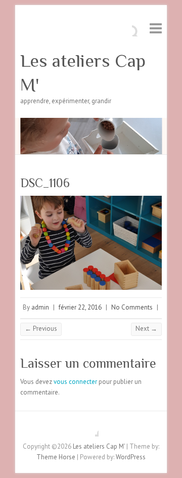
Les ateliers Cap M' (83, 73)
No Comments (132, 307)
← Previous (41, 328)
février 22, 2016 (80, 307)
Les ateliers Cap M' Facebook (91, 429)
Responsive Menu (156, 28)
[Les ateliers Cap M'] (91, 122)
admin (40, 307)
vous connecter (75, 381)
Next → (146, 328)
